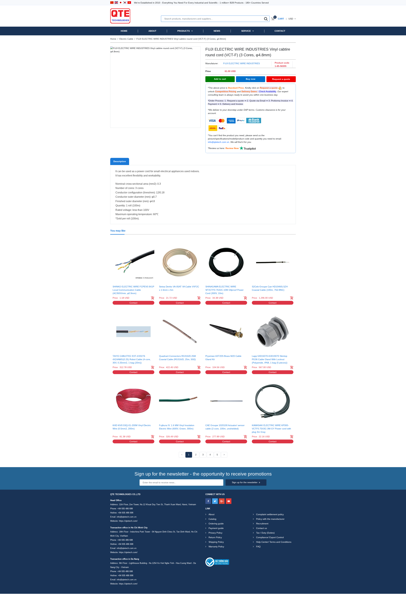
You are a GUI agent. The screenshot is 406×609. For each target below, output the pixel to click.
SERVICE (246, 31)
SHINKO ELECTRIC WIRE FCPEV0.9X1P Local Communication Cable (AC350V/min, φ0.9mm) (133, 290)
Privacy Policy (215, 532)
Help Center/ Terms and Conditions (273, 542)
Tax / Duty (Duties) (265, 532)
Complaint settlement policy (270, 514)
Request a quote (281, 79)
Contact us (261, 528)
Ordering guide (216, 523)
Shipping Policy (216, 542)
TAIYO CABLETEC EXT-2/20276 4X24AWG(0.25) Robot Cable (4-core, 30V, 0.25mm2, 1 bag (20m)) (132, 359)
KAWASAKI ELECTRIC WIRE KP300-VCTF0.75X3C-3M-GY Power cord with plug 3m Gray (271, 428)
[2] (224, 455)
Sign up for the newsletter (245, 482)
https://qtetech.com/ (128, 521)
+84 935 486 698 (125, 508)
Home (124, 31)
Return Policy (215, 537)
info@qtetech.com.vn (126, 517)
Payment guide (216, 528)
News (217, 31)
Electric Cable (126, 39)
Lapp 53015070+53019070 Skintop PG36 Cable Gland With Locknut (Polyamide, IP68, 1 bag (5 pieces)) (269, 359)
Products (183, 31)
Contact (280, 31)
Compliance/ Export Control (270, 537)
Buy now (250, 79)
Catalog (212, 519)
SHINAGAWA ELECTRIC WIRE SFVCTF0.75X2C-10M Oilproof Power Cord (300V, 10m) (224, 290)
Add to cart (220, 79)
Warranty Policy (216, 546)
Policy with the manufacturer (270, 519)
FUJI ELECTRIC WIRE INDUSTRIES (241, 63)
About (152, 31)
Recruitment (262, 523)
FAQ (258, 546)
